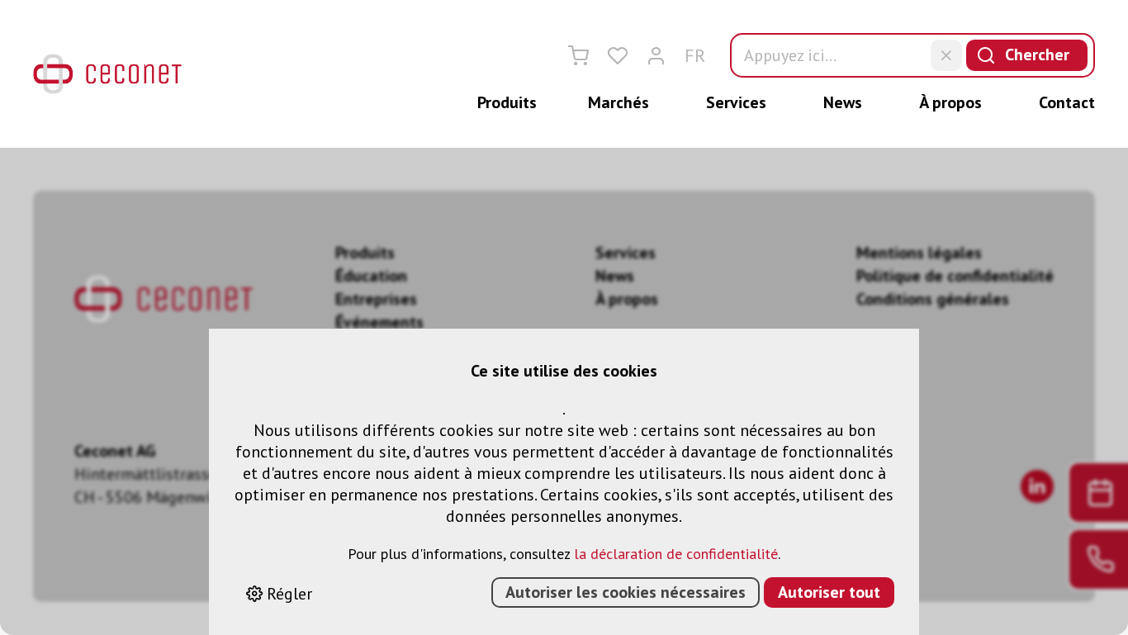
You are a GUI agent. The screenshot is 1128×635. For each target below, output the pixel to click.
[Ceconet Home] (107, 74)
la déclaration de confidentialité (676, 553)
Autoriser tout (829, 592)
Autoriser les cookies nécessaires (625, 592)
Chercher (1037, 54)
